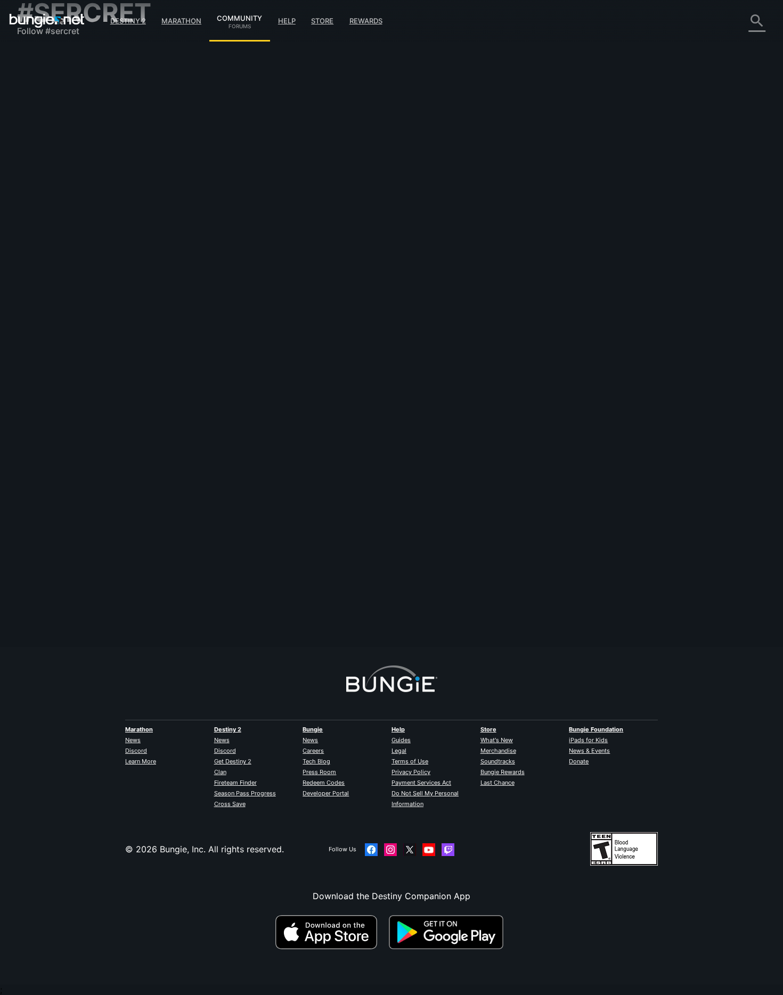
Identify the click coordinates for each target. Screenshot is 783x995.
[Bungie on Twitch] (448, 849)
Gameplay (45, 111)
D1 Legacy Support (63, 239)
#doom (516, 226)
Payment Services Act (421, 782)
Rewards (365, 21)
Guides (401, 740)
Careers (313, 750)
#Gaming (456, 226)
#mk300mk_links (612, 226)
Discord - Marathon (64, 303)
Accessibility (50, 175)
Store (322, 21)
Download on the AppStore (330, 932)
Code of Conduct (53, 317)
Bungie (313, 729)
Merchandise (498, 750)
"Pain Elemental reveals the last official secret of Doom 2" (326, 224)
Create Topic (237, 140)
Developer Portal (326, 793)
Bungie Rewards (502, 772)
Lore (34, 101)
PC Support (48, 218)
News (133, 740)
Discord (136, 750)
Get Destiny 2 (232, 761)
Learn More (140, 761)
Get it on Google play (448, 932)
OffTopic (42, 282)
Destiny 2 (128, 21)
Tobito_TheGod (380, 263)
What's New (496, 740)
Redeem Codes (324, 782)
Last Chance (497, 782)
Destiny (47, 21)
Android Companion (65, 207)
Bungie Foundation (596, 729)
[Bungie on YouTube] (428, 849)
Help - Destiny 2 (58, 122)
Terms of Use (409, 761)
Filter (278, 140)
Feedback (44, 80)
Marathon (181, 21)
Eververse (44, 154)
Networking (48, 143)
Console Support (59, 229)
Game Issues (50, 165)
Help (287, 21)
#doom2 (543, 226)
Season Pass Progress (245, 793)
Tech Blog (316, 761)
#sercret (573, 226)
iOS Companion (56, 197)
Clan (220, 772)
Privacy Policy (410, 772)
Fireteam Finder (235, 782)
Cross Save (230, 804)
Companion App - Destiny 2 (81, 250)
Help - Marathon (58, 292)
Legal (398, 750)
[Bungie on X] (409, 849)
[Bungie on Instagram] (390, 849)
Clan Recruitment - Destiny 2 (83, 261)
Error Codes (49, 133)
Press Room (319, 772)
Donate (579, 761)
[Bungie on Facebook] (371, 849)
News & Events (589, 750)
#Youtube (487, 226)
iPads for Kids (588, 740)
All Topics (44, 58)
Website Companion (65, 186)
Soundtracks (497, 761)
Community (239, 16)
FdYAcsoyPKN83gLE (250, 235)
